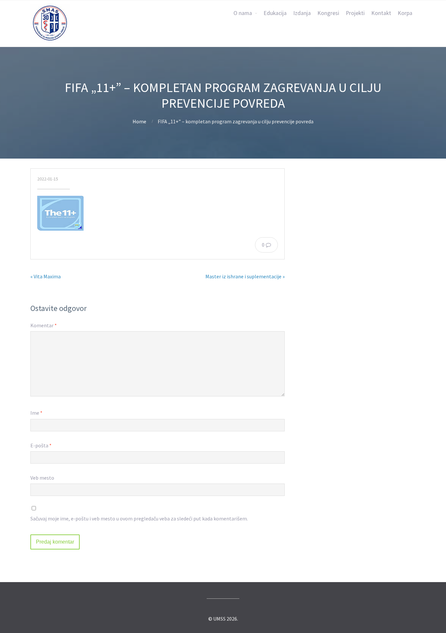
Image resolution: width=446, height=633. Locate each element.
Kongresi (328, 13)
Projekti (355, 13)
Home (139, 121)
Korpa (405, 13)
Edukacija (275, 13)
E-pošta (41, 445)
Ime (36, 412)
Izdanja (302, 13)
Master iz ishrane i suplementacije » (245, 276)
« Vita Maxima (45, 276)
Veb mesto (42, 477)
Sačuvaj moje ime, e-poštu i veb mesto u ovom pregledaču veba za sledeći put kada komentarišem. (139, 518)
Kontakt (381, 13)
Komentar (43, 325)
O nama (242, 13)
